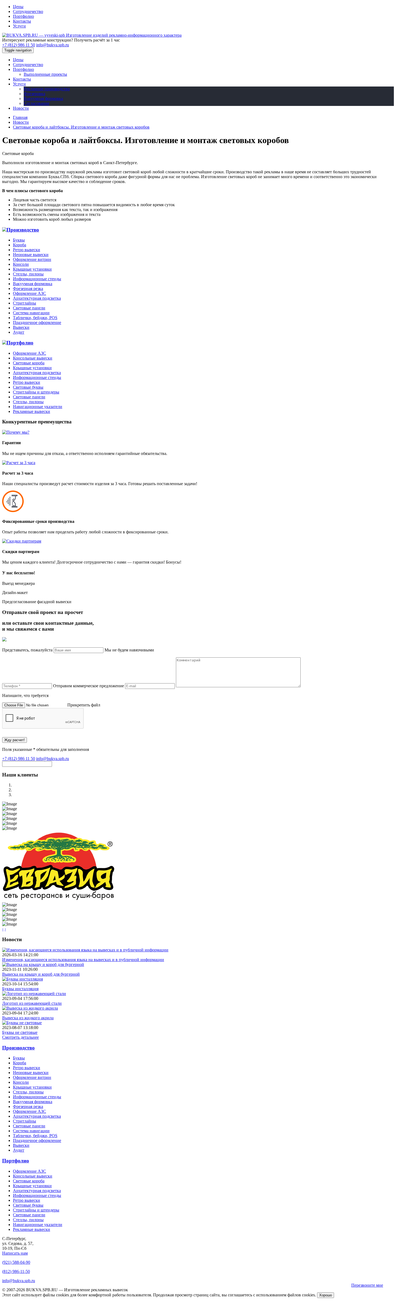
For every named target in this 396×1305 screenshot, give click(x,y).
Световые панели (29, 397)
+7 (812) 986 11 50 (18, 45)
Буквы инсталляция (20, 988)
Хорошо (325, 1295)
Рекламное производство (47, 89)
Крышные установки (32, 269)
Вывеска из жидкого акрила (28, 1018)
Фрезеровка (34, 93)
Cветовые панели (29, 308)
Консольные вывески (32, 358)
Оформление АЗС (29, 293)
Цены (18, 6)
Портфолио (23, 16)
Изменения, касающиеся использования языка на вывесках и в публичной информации (83, 959)
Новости (21, 108)
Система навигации (31, 312)
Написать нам (15, 1253)
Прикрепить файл (83, 705)
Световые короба (28, 363)
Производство (22, 230)
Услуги (19, 26)
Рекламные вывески (31, 411)
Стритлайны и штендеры (36, 392)
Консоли (21, 264)
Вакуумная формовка (43, 98)
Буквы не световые (19, 1032)
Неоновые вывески (30, 254)
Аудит (18, 332)
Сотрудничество (28, 11)
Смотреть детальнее (20, 1037)
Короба (19, 245)
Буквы (19, 240)
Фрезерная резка (28, 288)
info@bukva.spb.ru (52, 45)
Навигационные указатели (37, 406)
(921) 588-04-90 (16, 1262)
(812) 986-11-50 (16, 1271)
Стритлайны (24, 303)
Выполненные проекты (45, 74)
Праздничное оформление (37, 322)
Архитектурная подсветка (37, 298)
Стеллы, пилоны (28, 274)
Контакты (22, 21)
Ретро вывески (26, 249)
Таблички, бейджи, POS (35, 317)
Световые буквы (28, 387)
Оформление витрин (32, 259)
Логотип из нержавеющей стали (32, 1003)
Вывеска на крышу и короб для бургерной (41, 974)
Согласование (36, 103)
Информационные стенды (37, 279)
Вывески (21, 327)
